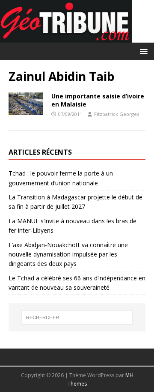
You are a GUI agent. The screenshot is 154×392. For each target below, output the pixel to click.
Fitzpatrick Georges (116, 114)
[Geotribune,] (66, 38)
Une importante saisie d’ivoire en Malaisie (97, 100)
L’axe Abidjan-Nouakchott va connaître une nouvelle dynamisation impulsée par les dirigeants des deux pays (68, 254)
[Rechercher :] (77, 317)
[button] (142, 51)
